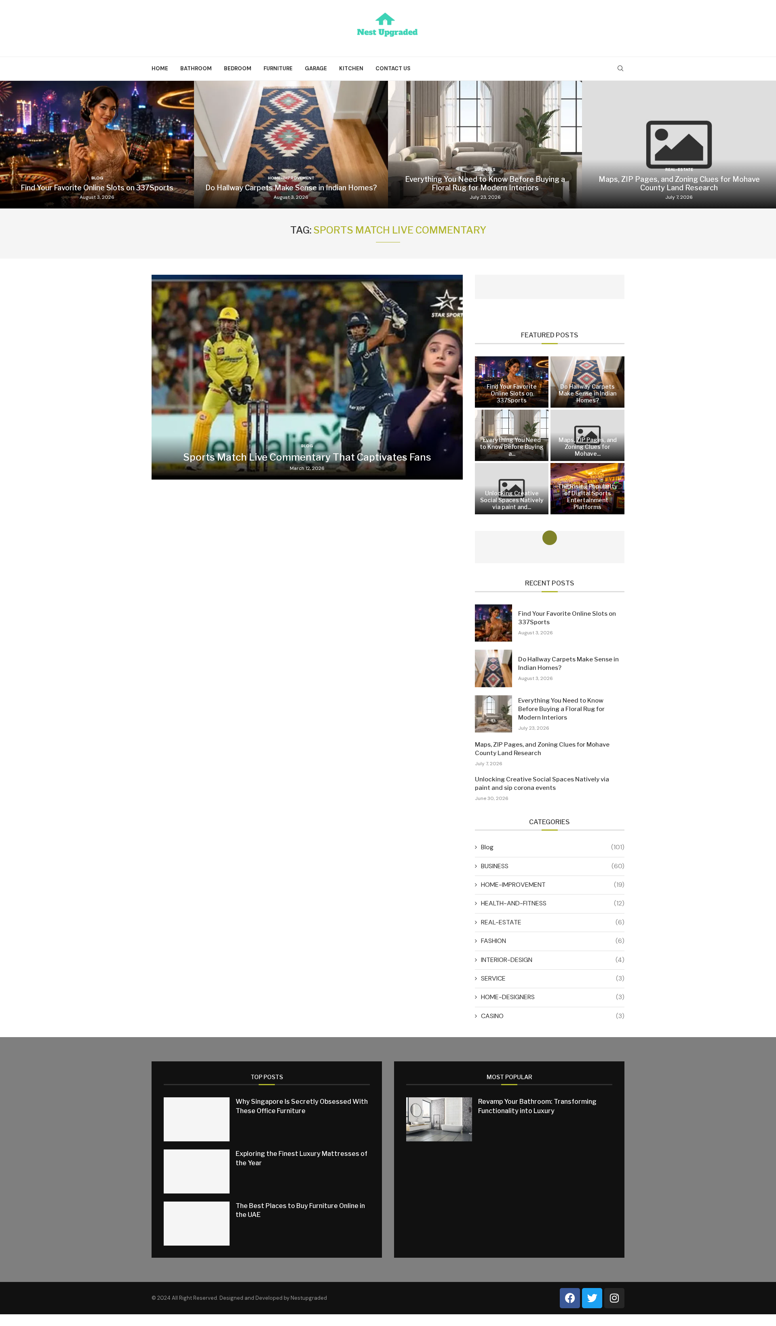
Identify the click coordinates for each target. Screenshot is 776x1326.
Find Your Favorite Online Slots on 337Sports (97, 187)
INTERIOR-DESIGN (552, 960)
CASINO (552, 1016)
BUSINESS (552, 866)
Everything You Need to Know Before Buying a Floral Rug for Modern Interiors (485, 183)
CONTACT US (393, 68)
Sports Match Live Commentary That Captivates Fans (307, 457)
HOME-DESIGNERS (552, 997)
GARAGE (316, 68)
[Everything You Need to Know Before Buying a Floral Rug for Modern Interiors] (485, 144)
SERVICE (552, 978)
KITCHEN (351, 68)
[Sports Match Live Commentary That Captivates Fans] (307, 377)
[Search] (620, 69)
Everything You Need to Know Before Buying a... (512, 446)
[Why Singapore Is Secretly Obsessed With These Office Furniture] (197, 1119)
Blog (552, 847)
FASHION (552, 941)
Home (160, 68)
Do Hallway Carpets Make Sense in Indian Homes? (291, 187)
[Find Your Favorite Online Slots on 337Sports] (97, 144)
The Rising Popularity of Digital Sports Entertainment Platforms (588, 496)
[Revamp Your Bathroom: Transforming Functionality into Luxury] (439, 1119)
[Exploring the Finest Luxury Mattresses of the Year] (197, 1171)
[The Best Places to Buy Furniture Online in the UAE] (197, 1224)
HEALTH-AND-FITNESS (552, 903)
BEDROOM (237, 68)
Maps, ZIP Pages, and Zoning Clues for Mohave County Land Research (679, 183)
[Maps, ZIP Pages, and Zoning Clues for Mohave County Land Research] (679, 144)
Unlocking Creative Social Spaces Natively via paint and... (512, 500)
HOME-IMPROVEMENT (552, 884)
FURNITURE (278, 68)
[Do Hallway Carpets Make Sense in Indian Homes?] (291, 144)
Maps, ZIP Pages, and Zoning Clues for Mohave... (588, 446)
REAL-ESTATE (552, 922)
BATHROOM (196, 68)
